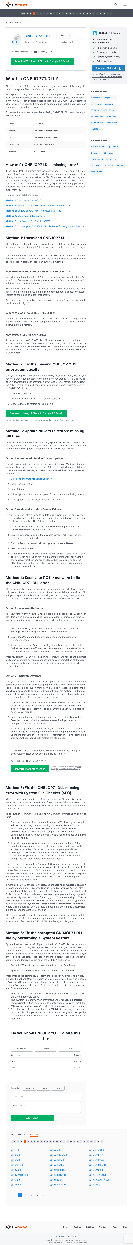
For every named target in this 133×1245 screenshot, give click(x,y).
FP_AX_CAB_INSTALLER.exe (103, 110)
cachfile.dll (98, 1155)
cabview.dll (60, 1174)
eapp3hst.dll (111, 159)
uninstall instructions (50, 420)
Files (17, 22)
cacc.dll (58, 1179)
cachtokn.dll (99, 1165)
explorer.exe (110, 98)
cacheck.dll (60, 1184)
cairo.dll (97, 1184)
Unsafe (46, 1048)
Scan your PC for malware (25, 216)
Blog (125, 1227)
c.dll (17, 1150)
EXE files (22, 1134)
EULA (61, 420)
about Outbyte (37, 420)
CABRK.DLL (60, 1170)
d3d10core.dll (97, 159)
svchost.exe (96, 98)
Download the (31, 478)
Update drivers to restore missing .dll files (33, 210)
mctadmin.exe (97, 123)
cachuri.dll (98, 1170)
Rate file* (16, 1088)
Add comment (32, 1118)
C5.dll (18, 1179)
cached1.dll (99, 1150)
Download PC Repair (106, 68)
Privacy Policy (69, 420)
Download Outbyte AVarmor (30, 769)
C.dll (17, 1155)
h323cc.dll (108, 165)
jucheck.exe (96, 104)
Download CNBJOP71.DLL (25, 200)
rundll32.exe (96, 129)
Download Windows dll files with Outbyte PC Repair (42, 61)
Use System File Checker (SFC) (28, 221)
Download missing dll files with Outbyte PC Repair (36, 413)
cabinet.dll (59, 1165)
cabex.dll (59, 1160)
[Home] (16, 4)
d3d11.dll (120, 165)
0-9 (23, 13)
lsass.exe (109, 104)
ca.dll (18, 1184)
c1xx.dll (19, 1165)
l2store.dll (95, 153)
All (12, 1134)
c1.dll (17, 1160)
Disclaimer (69, 1240)
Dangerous (22, 1048)
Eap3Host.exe (97, 116)
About (115, 1227)
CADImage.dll (100, 1174)
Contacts (103, 1227)
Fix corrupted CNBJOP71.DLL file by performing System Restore (45, 226)
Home (8, 22)
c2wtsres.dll (21, 1174)
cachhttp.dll (99, 1160)
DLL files (77, 1227)
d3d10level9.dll (97, 146)
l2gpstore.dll (113, 146)
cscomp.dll (95, 165)
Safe (70, 1048)
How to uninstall (81, 1240)
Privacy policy (58, 1240)
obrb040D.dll (96, 171)
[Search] (116, 4)
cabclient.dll (60, 1155)
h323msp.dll (108, 153)
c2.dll (18, 1170)
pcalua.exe (111, 116)
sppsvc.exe (112, 123)
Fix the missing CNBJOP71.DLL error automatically (38, 205)
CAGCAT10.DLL (101, 1179)
